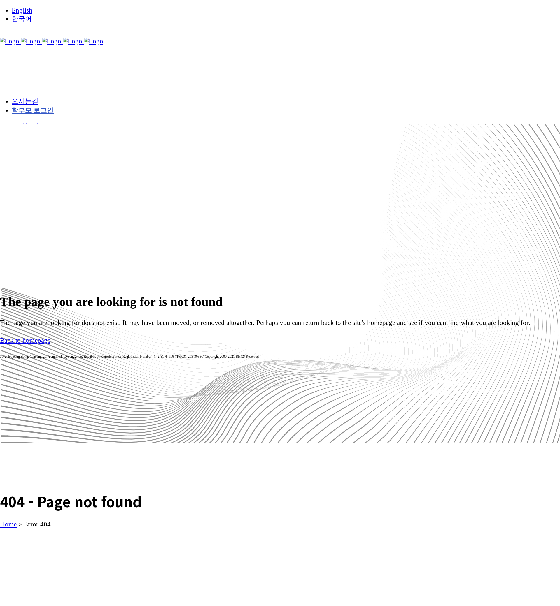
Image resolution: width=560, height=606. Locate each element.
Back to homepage (25, 340)
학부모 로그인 (33, 110)
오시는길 (25, 101)
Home (8, 524)
